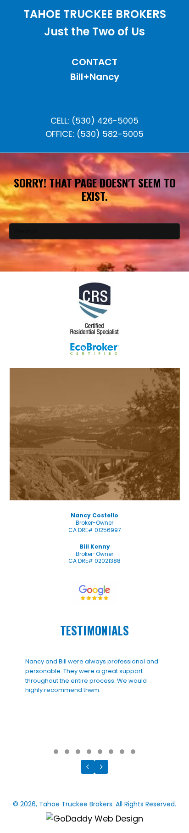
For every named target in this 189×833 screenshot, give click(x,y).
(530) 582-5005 (110, 134)
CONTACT (94, 62)
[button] (55, 751)
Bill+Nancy (94, 76)
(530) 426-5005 (105, 120)
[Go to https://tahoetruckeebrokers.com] (94, 25)
